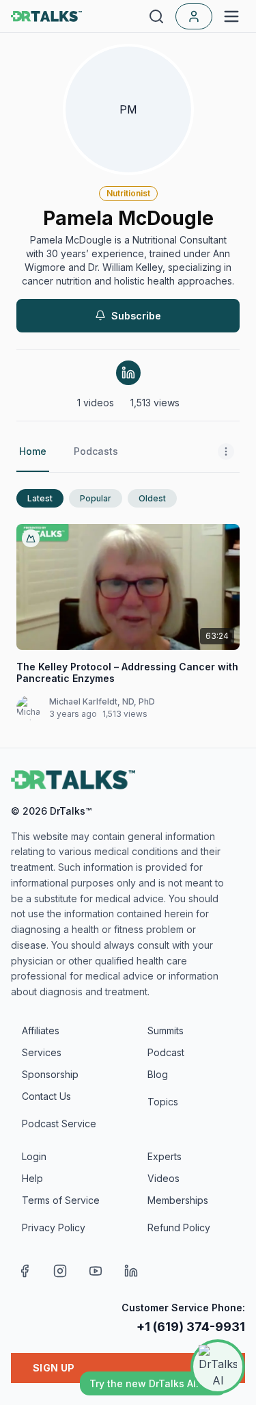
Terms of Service (61, 1200)
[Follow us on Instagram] (60, 1271)
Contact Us (46, 1096)
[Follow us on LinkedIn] (131, 1271)
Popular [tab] (95, 498)
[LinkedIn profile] (128, 372)
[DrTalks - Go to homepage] (73, 779)
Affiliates (40, 1030)
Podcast (165, 1052)
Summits (165, 1030)
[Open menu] (231, 16)
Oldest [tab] (152, 498)
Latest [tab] (40, 498)
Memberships (177, 1200)
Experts (164, 1156)
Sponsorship (50, 1074)
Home (32, 451)
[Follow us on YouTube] (95, 1271)
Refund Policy (178, 1227)
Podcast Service (59, 1123)
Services (41, 1052)
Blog (157, 1074)
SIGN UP (53, 1368)
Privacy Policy (53, 1227)
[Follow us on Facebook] (24, 1271)
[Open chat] (217, 1366)
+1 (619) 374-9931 (191, 1326)
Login (34, 1156)
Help (32, 1178)
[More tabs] (226, 452)
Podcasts (96, 451)
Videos (163, 1178)
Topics (162, 1101)
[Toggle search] (156, 16)
